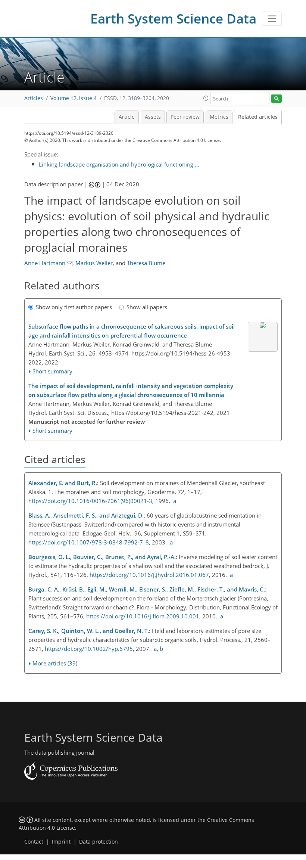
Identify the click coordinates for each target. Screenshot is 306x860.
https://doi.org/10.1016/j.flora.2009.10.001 (142, 616)
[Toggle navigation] (272, 19)
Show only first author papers (74, 307)
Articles (33, 98)
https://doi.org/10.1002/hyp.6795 (89, 648)
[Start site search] (276, 98)
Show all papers (147, 307)
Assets (153, 117)
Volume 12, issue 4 (73, 98)
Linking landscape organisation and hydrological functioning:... (119, 164)
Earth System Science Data (173, 18)
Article (127, 117)
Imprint (61, 841)
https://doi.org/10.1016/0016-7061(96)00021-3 (90, 500)
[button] (206, 98)
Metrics (219, 117)
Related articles (258, 117)
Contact (33, 841)
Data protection (98, 841)
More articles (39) (54, 663)
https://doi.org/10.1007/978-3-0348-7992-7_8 (88, 542)
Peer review (185, 117)
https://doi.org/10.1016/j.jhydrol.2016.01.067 (149, 574)
